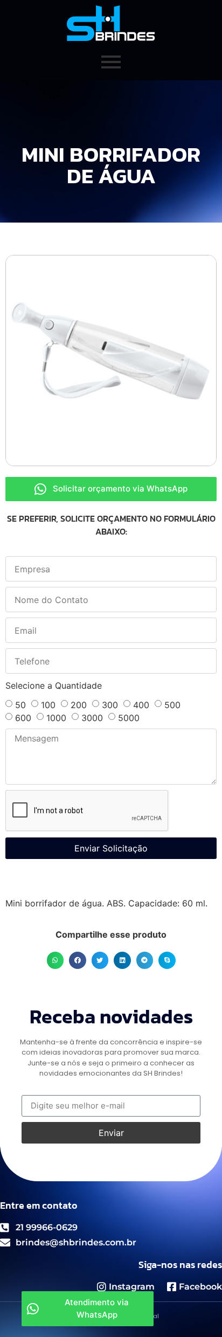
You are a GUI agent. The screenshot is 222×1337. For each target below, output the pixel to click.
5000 (129, 717)
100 (48, 704)
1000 (56, 717)
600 (23, 717)
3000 (92, 717)
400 (141, 704)
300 (110, 704)
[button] (55, 960)
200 (79, 704)
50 (20, 704)
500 (172, 704)
